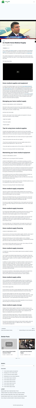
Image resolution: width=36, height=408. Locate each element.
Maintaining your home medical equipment (11, 376)
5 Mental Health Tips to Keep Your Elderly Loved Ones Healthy (13, 392)
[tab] (17, 358)
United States (29, 53)
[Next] (33, 348)
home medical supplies (28, 93)
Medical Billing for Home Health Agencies (27, 329)
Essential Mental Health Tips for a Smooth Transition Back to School (14, 396)
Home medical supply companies (10, 377)
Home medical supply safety (9, 384)
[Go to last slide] (3, 348)
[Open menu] (34, 2)
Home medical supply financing (9, 381)
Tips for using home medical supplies (10, 374)
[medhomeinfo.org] (5, 1)
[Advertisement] (18, 10)
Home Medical (11, 50)
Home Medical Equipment (27, 86)
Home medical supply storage (9, 386)
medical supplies (12, 83)
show (8, 48)
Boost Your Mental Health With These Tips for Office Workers (12, 394)
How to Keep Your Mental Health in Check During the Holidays (13, 397)
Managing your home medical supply (10, 372)
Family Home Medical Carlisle (6, 329)
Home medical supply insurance (9, 379)
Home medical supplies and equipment (11, 371)
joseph (5, 354)
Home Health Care (7, 88)
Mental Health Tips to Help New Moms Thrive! (10, 390)
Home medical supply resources (10, 383)
